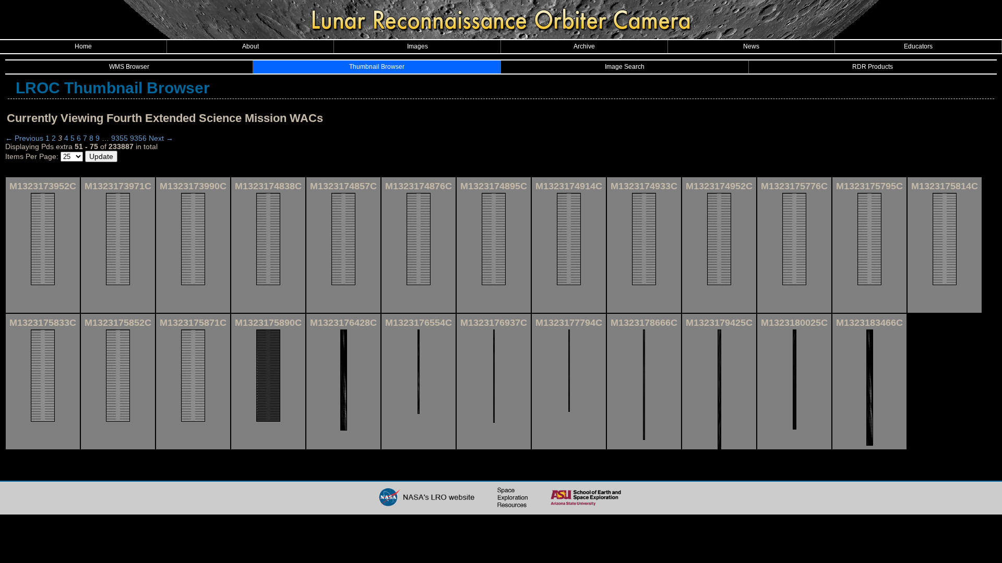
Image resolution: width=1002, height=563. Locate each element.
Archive (584, 46)
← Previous (24, 138)
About (250, 46)
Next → (161, 138)
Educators (918, 46)
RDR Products (872, 66)
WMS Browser (129, 66)
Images (417, 46)
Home (83, 46)
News (751, 46)
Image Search (625, 66)
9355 (119, 138)
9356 (138, 138)
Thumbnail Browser (376, 66)
